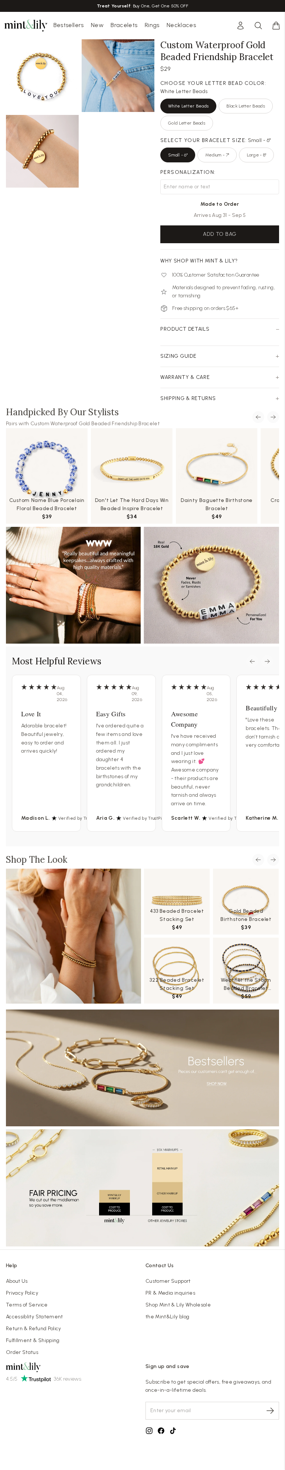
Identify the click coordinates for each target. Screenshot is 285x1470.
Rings (152, 25)
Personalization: (188, 172)
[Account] (240, 25)
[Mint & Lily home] (26, 26)
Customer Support (168, 1281)
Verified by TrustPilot (80, 818)
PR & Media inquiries (170, 1293)
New (97, 25)
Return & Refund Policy (33, 1328)
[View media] (73, 936)
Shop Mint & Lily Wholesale (178, 1305)
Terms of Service (27, 1305)
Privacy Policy (22, 1293)
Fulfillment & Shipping (33, 1340)
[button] (276, 25)
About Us (17, 1281)
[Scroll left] (258, 417)
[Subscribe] (270, 1411)
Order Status (22, 1352)
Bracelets (124, 25)
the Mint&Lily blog (167, 1317)
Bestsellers (68, 25)
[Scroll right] (273, 417)
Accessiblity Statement (34, 1317)
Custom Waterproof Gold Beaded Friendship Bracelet (95, 423)
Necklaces (181, 25)
